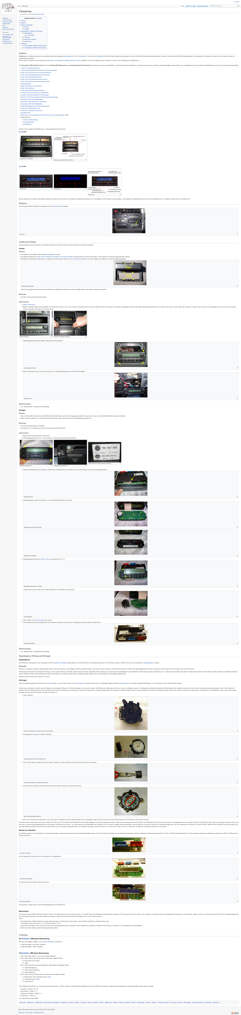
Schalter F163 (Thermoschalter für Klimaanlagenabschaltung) (39, 97)
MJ (104, 56)
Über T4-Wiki (29, 1012)
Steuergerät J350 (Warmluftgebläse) (32, 104)
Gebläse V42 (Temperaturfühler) (47, 70)
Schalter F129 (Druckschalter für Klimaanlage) (35, 95)
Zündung (50, 683)
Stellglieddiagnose (148, 663)
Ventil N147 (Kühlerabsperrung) (30, 108)
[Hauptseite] (8, 7)
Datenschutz (21, 1012)
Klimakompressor (125, 683)
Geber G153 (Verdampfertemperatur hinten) (34, 79)
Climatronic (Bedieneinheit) (37, 14)
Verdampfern (82, 56)
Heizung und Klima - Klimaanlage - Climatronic (206, 1002)
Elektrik (96, 1002)
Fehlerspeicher (80, 683)
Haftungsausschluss (39, 1012)
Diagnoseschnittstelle (60, 663)
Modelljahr (99, 56)
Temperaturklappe (28, 122)
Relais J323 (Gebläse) (27, 88)
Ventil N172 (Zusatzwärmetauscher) (31, 110)
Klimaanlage (67, 56)
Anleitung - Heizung (86, 1002)
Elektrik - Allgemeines (105, 1002)
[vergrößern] (51, 158)
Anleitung (64, 1002)
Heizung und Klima (163, 1002)
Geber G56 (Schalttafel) (28, 70)
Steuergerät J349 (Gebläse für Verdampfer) (34, 101)
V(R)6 (49, 977)
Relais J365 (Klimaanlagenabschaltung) (33, 90)
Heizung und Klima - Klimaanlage (181, 1002)
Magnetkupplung (26, 83)
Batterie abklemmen (29, 304)
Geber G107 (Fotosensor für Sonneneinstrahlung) (36, 72)
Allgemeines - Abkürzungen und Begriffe (48, 1002)
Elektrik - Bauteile (119, 1002)
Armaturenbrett (57, 206)
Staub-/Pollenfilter (48, 941)
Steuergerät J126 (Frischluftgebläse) (32, 99)
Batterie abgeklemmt (49, 254)
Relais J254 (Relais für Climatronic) (31, 86)
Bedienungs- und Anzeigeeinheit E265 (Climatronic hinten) (63, 60)
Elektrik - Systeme (151, 1002)
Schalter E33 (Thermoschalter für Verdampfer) (35, 92)
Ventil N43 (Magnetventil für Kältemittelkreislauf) (35, 106)
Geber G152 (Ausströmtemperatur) (31, 77)
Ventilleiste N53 (25, 112)
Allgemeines (30, 1002)
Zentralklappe (27, 124)
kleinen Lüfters (45, 559)
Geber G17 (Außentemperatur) (30, 68)
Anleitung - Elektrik (73, 1002)
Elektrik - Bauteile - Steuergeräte (135, 1002)
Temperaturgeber (39, 620)
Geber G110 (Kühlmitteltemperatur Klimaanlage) (35, 75)
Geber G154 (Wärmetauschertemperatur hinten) (35, 81)
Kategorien (22, 1002)
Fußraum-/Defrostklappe (30, 119)
